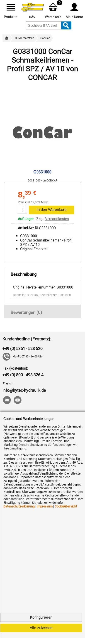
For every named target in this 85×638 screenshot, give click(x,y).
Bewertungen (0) (26, 312)
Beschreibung (24, 274)
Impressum (45, 506)
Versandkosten (57, 219)
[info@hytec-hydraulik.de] (6, 400)
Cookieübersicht (66, 506)
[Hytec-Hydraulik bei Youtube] (17, 400)
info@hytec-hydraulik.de (24, 390)
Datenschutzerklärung (19, 506)
